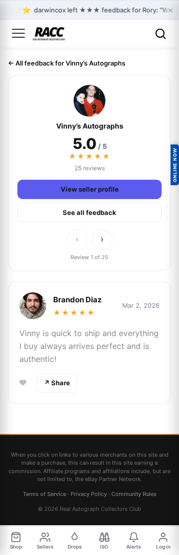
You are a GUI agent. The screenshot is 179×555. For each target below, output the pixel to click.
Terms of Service (44, 493)
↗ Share (57, 383)
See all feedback (89, 212)
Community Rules (134, 493)
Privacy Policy (89, 493)
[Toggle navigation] (18, 34)
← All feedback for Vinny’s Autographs (66, 63)
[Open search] (161, 34)
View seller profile (90, 189)
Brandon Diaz (77, 299)
